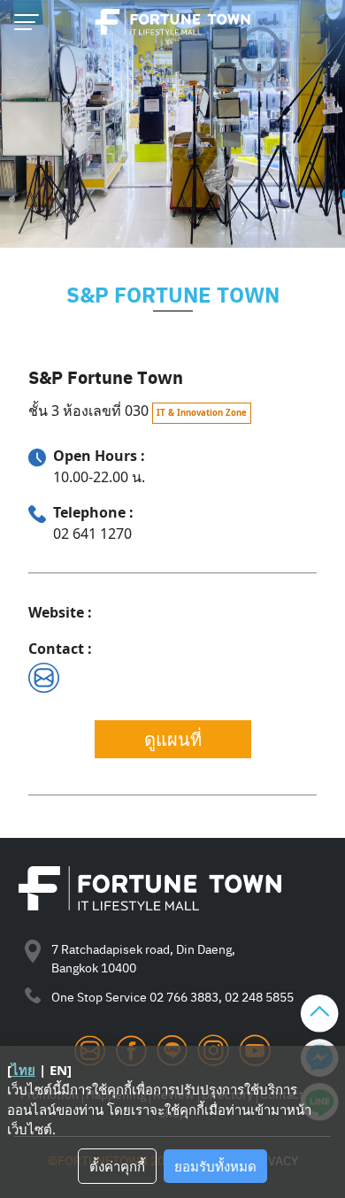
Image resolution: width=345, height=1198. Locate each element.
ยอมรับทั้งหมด (215, 1166)
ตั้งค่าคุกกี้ (117, 1166)
